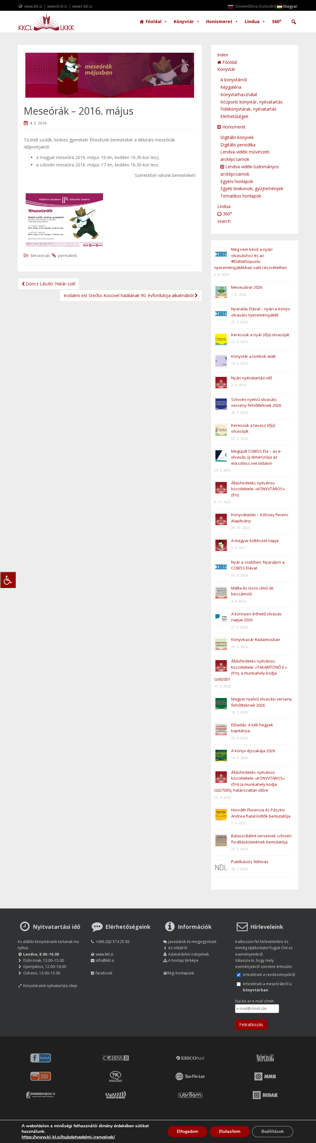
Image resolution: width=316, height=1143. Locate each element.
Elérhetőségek (234, 116)
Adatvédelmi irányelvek (188, 954)
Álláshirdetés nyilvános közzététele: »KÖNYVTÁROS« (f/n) (258, 489)
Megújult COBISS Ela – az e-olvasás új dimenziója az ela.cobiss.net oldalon (256, 457)
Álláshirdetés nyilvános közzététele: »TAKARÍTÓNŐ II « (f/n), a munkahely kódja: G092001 (250, 670)
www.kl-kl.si (57, 6)
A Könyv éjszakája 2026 (253, 750)
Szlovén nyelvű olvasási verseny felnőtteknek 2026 (256, 402)
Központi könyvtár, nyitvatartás (251, 102)
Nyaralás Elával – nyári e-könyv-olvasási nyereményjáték (261, 312)
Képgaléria (230, 87)
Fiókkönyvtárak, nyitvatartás (248, 109)
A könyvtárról (233, 80)
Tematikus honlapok (240, 196)
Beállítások (272, 1131)
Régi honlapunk (180, 973)
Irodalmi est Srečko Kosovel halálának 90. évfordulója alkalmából (129, 295)
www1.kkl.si (82, 6)
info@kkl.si (105, 960)
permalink (67, 255)
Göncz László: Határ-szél (50, 284)
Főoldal (153, 21)
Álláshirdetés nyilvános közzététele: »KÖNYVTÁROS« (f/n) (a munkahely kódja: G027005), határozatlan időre (249, 781)
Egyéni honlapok (236, 181)
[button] (294, 22)
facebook (104, 973)
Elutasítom (229, 1131)
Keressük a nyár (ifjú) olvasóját (260, 334)
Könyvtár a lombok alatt (253, 356)
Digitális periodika (238, 145)
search (224, 221)
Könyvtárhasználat (238, 94)
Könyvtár (184, 21)
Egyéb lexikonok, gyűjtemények (251, 188)
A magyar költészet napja (255, 540)
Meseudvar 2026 (246, 287)
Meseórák (40, 255)
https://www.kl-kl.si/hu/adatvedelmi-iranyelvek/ (68, 1137)
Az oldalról (177, 947)
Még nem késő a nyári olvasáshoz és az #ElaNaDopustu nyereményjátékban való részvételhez (250, 258)
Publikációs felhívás (249, 861)
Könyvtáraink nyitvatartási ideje (50, 985)
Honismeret (219, 21)
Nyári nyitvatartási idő (251, 378)
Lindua (252, 21)
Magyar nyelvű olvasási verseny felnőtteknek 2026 (261, 702)
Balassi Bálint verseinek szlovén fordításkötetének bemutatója (261, 839)
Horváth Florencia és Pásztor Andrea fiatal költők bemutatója (260, 813)
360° (276, 21)
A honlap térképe (183, 960)
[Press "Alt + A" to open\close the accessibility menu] (8, 580)
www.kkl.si (33, 6)
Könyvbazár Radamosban (255, 639)
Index (222, 55)
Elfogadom (187, 1131)
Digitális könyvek (237, 137)
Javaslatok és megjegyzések (192, 941)
